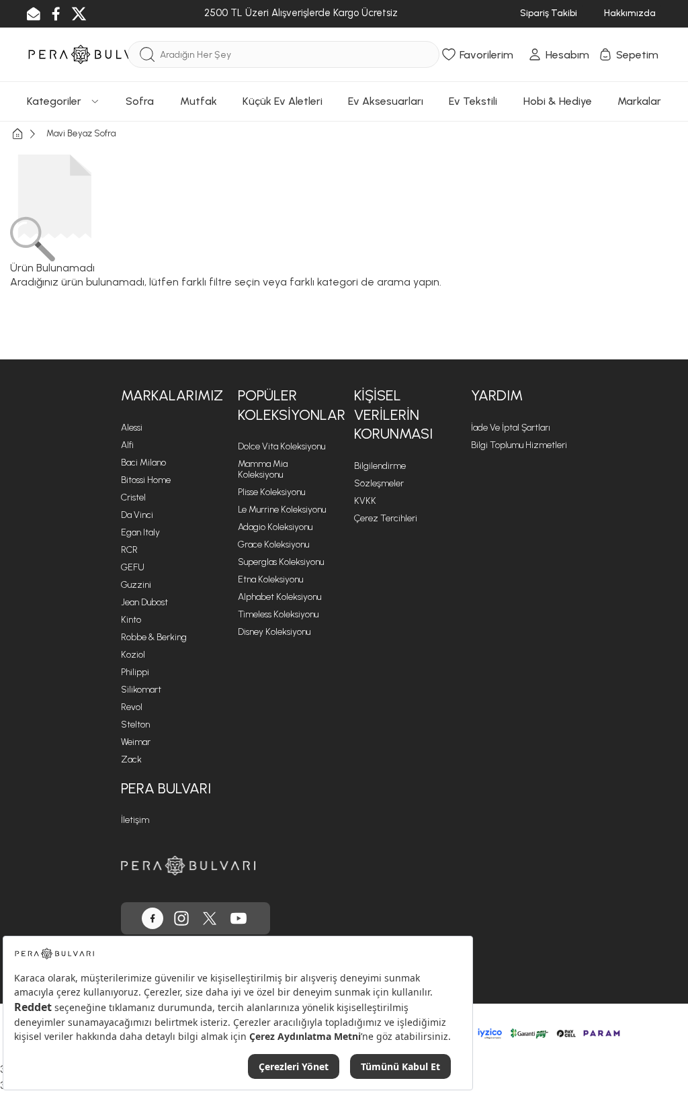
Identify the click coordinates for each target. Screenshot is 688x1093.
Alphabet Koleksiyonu (279, 597)
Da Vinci (137, 515)
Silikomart (141, 689)
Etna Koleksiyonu (270, 579)
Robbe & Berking (154, 637)
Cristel (133, 497)
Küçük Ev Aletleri (282, 101)
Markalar (639, 101)
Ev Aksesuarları (385, 101)
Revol (131, 707)
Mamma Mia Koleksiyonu (263, 469)
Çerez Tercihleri (385, 518)
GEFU (132, 567)
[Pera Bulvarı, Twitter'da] (209, 918)
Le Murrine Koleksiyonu (282, 509)
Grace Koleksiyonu (273, 544)
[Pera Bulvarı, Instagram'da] (181, 918)
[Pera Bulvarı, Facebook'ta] (152, 918)
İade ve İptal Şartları (510, 427)
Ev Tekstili (473, 101)
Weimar (135, 742)
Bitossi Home (146, 480)
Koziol (133, 654)
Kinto (131, 619)
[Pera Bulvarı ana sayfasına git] (188, 865)
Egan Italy (140, 532)
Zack (131, 759)
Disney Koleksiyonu (274, 632)
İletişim (135, 820)
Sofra (140, 101)
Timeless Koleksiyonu (278, 614)
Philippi (135, 672)
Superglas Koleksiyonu (281, 562)
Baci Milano (143, 462)
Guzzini (136, 585)
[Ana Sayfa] (28, 134)
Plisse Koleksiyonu (271, 492)
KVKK (365, 501)
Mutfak (198, 101)
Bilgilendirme (380, 466)
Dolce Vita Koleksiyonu (281, 446)
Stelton (135, 724)
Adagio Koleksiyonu (275, 527)
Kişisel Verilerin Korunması (393, 414)
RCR (129, 550)
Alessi (131, 427)
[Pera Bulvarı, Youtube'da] (238, 918)
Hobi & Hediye (557, 101)
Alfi (127, 445)
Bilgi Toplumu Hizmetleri (519, 445)
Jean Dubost (144, 602)
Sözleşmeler (379, 483)
